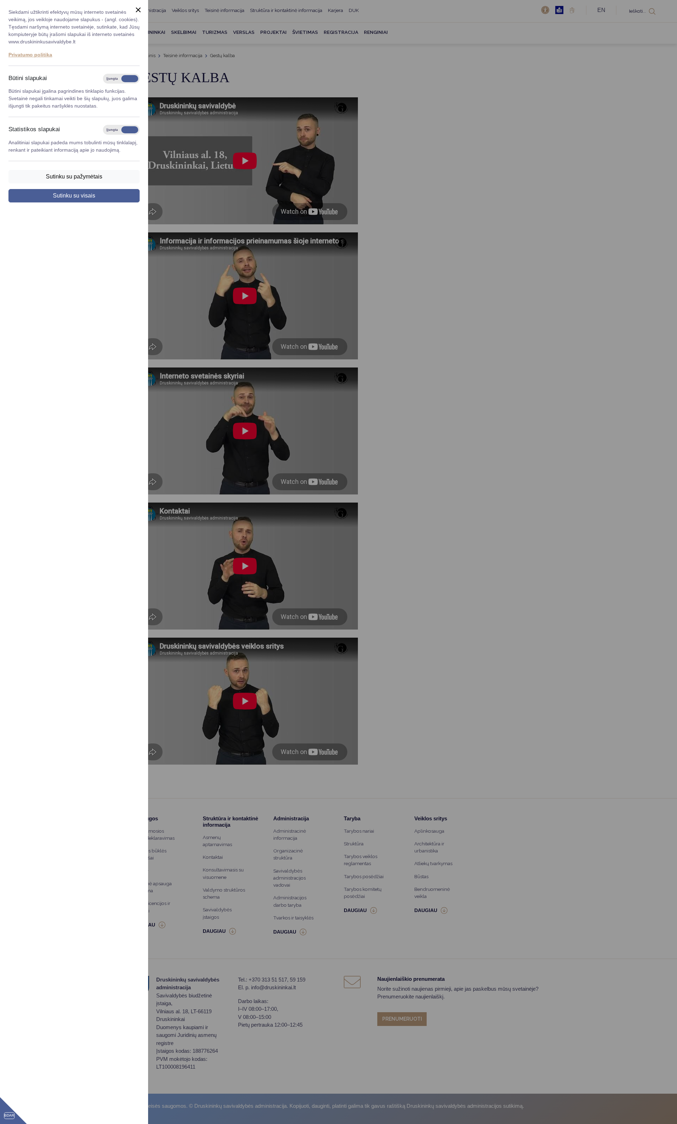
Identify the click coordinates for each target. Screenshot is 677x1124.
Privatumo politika (30, 54)
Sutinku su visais (74, 196)
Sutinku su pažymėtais (74, 177)
